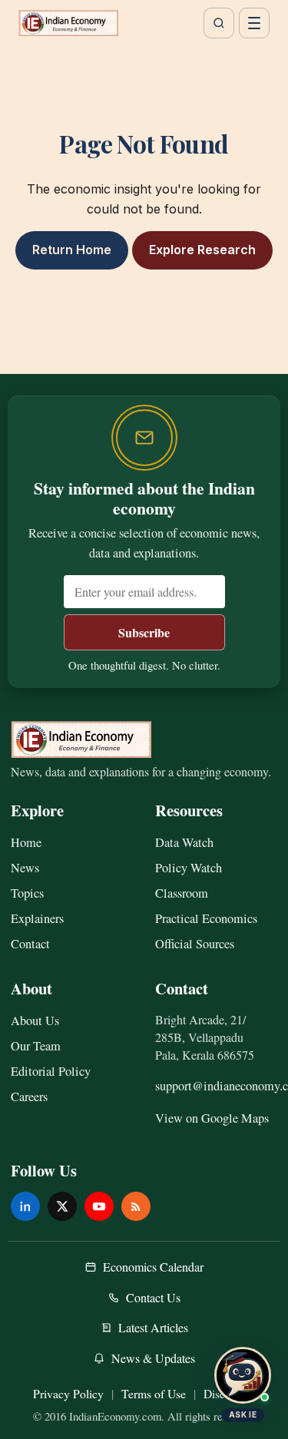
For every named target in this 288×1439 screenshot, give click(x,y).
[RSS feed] (136, 1206)
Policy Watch (188, 867)
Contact (30, 943)
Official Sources (194, 943)
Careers (29, 1096)
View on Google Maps (212, 1118)
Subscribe (144, 632)
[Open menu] (254, 23)
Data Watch (184, 842)
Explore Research (202, 249)
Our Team (36, 1045)
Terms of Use (153, 1393)
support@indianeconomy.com (216, 1085)
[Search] (219, 23)
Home (26, 842)
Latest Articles (153, 1327)
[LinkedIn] (25, 1206)
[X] (62, 1206)
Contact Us (153, 1297)
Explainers (37, 918)
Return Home (71, 249)
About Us (35, 1020)
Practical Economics (206, 918)
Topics (27, 893)
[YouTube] (99, 1206)
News (25, 867)
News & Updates (153, 1358)
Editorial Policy (51, 1071)
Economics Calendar (153, 1267)
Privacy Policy (68, 1393)
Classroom (181, 893)
